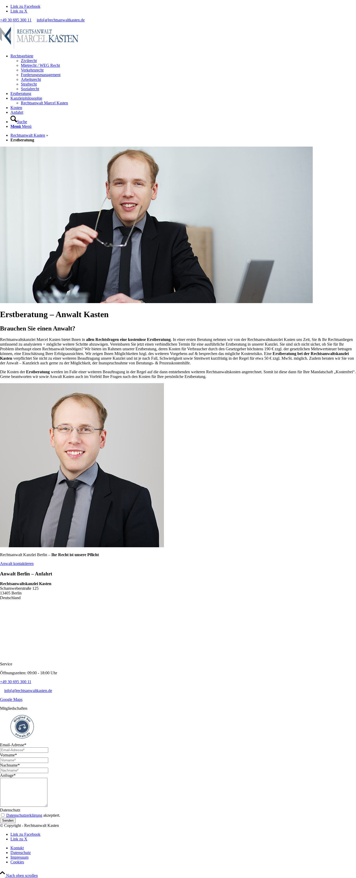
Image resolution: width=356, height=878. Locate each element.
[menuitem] (183, 72)
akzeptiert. (33, 815)
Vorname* (8, 755)
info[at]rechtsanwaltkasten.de (61, 20)
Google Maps (11, 699)
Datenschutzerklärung (24, 815)
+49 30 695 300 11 (16, 20)
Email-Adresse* (13, 745)
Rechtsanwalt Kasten (27, 135)
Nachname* (10, 765)
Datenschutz (10, 810)
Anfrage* (8, 775)
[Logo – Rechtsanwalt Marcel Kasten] (39, 47)
